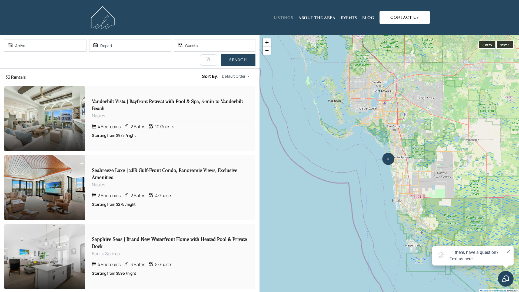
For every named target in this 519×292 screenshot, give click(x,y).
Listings (283, 17)
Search (238, 59)
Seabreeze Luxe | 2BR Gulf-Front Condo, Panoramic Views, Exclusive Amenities (164, 173)
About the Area (316, 17)
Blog (368, 17)
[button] (388, 158)
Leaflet (485, 290)
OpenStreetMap (499, 290)
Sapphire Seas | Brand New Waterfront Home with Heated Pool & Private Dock (169, 242)
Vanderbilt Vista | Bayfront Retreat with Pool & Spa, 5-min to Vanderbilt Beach (167, 104)
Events (349, 17)
